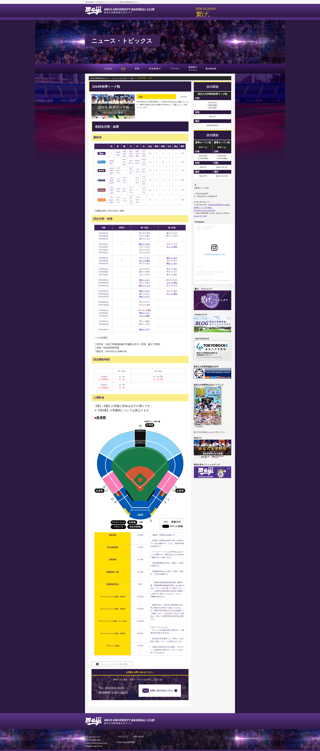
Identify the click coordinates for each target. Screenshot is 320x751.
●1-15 (111, 183)
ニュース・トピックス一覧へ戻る (114, 664)
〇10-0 (118, 152)
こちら (210, 432)
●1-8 (111, 180)
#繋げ (210, 208)
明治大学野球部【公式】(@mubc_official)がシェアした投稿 (219, 280)
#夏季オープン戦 (200, 208)
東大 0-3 (172, 247)
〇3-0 (118, 155)
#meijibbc (226, 205)
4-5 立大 (144, 280)
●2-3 (137, 151)
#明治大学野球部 (215, 205)
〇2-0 (111, 192)
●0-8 (111, 170)
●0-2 (137, 156)
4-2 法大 (144, 313)
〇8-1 (131, 153)
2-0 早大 (144, 297)
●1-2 (111, 173)
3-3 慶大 (172, 258)
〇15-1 (130, 156)
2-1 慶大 (172, 263)
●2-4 (111, 200)
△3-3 (124, 151)
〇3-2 (111, 187)
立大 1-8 (172, 283)
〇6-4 (144, 156)
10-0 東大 (144, 244)
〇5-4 (111, 178)
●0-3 (111, 163)
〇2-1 (124, 156)
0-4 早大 (144, 329)
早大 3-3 (172, 294)
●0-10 (111, 161)
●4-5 (130, 151)
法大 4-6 (144, 316)
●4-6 (111, 202)
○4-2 (143, 153)
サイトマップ (123, 736)
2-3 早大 (144, 291)
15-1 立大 (144, 286)
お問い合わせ (138, 736)
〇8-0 (124, 153)
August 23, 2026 (200, 216)
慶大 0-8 (144, 261)
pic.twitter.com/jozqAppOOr (204, 210)
